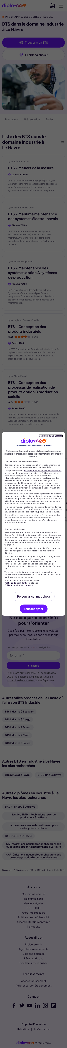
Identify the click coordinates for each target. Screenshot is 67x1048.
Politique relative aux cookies (18, 585)
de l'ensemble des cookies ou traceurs (42, 471)
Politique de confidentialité (17, 583)
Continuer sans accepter (51, 436)
